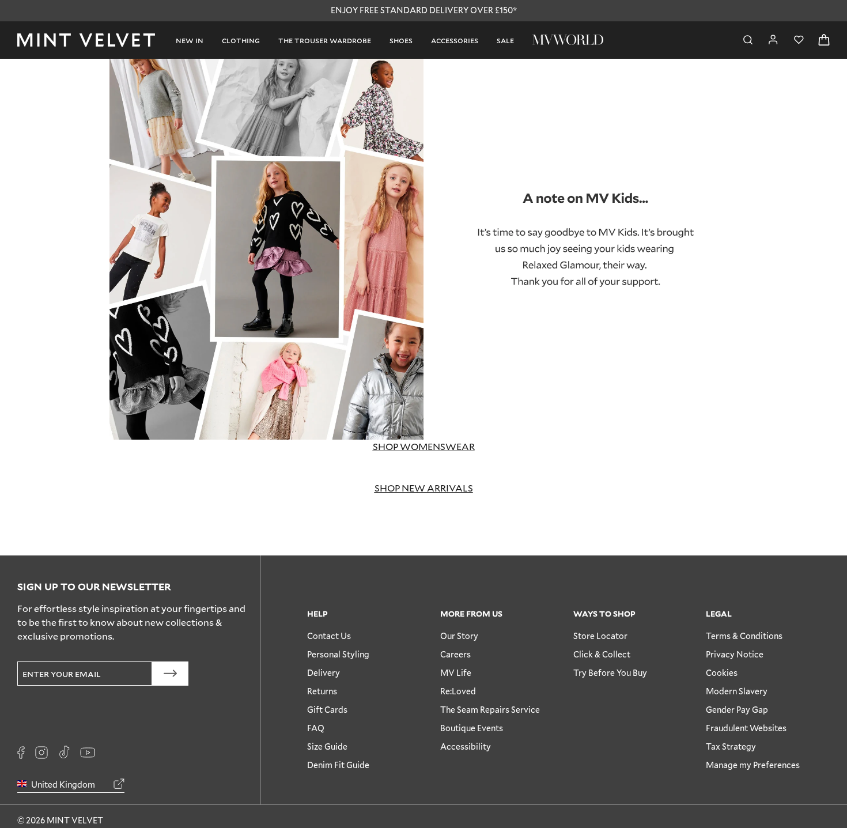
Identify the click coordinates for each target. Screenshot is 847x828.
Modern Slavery (736, 691)
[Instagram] (41, 752)
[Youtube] (87, 752)
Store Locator (600, 635)
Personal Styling (338, 654)
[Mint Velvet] (86, 40)
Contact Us (329, 635)
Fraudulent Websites (746, 728)
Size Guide (327, 746)
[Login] (773, 40)
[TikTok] (64, 752)
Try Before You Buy (610, 672)
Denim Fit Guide (338, 764)
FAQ (315, 728)
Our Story (459, 635)
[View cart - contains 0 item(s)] (824, 40)
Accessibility (465, 746)
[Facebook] (21, 752)
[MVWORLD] (567, 40)
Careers (455, 654)
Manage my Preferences (753, 764)
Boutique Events (471, 728)
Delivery (323, 672)
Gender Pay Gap (737, 709)
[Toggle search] (748, 40)
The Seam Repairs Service (490, 709)
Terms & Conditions (744, 635)
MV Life (455, 672)
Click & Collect (601, 654)
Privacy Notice (734, 654)
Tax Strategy (731, 746)
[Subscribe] (170, 673)
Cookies (722, 672)
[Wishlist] (798, 40)
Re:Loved (458, 691)
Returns (322, 691)
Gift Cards (327, 709)
